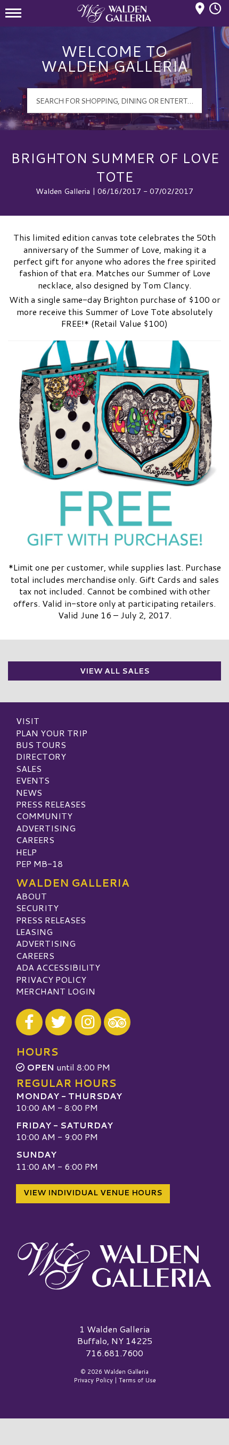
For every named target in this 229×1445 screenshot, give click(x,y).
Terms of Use (137, 1380)
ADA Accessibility (58, 967)
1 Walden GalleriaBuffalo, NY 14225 (114, 1335)
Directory (41, 756)
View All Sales (115, 671)
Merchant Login (55, 991)
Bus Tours (41, 744)
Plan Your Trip (51, 733)
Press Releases (51, 804)
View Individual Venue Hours (92, 1192)
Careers (35, 840)
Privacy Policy (51, 979)
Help (26, 852)
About (31, 896)
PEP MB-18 (39, 863)
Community (44, 816)
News (29, 792)
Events (33, 780)
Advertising (46, 828)
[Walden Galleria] (114, 1266)
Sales (29, 768)
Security (37, 908)
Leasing (34, 931)
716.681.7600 (114, 1353)
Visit (27, 721)
